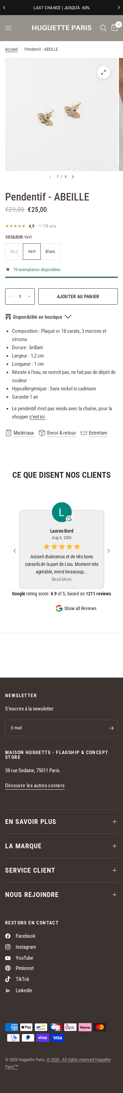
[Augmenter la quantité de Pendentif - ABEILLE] (29, 296)
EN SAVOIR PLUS (30, 821)
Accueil (11, 49)
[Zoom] (103, 72)
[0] (113, 28)
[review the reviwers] (69, 519)
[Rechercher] (103, 28)
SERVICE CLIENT (30, 870)
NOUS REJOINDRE (32, 894)
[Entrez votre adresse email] (111, 728)
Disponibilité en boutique (37, 317)
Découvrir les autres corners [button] (35, 786)
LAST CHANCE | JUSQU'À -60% (61, 7)
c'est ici (37, 417)
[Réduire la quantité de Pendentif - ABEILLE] (10, 296)
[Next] (73, 177)
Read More (61, 579)
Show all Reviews (80, 608)
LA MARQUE (23, 846)
